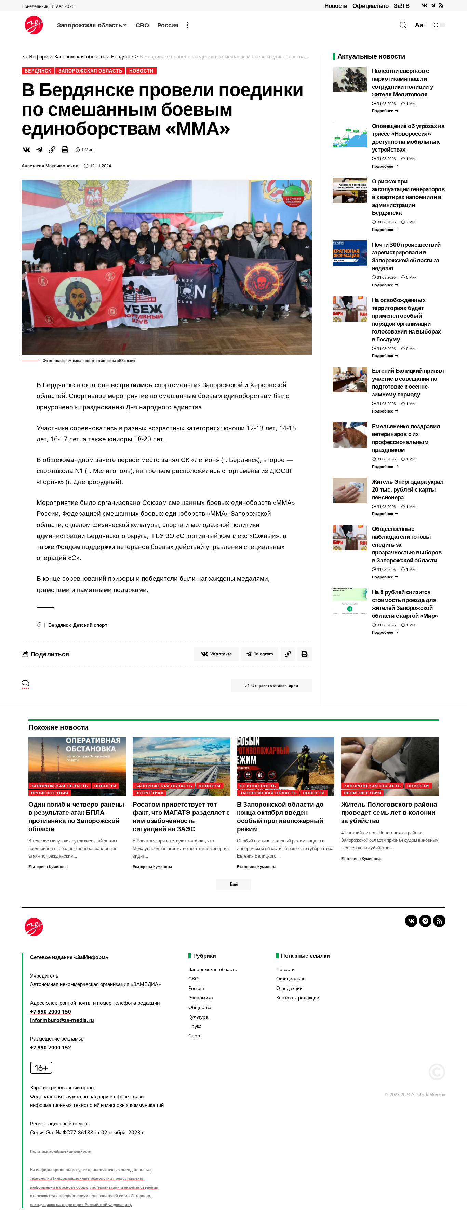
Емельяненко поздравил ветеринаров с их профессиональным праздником (406, 438)
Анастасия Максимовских (50, 165)
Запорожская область (90, 71)
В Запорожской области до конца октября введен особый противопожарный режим (280, 816)
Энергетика (149, 792)
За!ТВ (402, 6)
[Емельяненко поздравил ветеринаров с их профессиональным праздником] (350, 435)
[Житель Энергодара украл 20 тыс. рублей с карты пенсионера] (350, 490)
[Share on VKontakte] (26, 149)
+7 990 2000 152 (50, 1047)
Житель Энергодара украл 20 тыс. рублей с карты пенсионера (408, 489)
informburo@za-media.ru (62, 1020)
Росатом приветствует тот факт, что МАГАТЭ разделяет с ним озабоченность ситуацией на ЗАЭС (181, 816)
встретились (132, 384)
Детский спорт (90, 625)
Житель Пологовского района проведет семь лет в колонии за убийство (389, 812)
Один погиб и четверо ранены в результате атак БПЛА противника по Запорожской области (76, 816)
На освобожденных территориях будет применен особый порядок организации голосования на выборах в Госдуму (406, 319)
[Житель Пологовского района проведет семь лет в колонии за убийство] (390, 766)
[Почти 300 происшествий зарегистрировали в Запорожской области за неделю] (350, 253)
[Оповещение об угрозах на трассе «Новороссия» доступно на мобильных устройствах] (350, 135)
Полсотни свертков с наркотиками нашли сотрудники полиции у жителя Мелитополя (402, 82)
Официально (370, 6)
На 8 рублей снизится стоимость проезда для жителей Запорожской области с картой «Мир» (405, 603)
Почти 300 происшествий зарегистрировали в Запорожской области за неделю (406, 256)
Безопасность (258, 785)
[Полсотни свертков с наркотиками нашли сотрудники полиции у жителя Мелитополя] (350, 79)
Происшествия (49, 792)
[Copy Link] (52, 149)
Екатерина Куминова (48, 866)
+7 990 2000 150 (50, 1011)
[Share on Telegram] (39, 149)
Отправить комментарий (274, 685)
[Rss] (441, 5)
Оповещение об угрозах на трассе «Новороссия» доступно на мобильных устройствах (408, 138)
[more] (187, 25)
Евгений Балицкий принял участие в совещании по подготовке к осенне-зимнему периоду (408, 382)
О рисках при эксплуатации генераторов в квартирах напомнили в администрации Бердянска (408, 197)
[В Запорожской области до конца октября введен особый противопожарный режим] (285, 766)
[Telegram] (433, 5)
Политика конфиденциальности (60, 1151)
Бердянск (38, 71)
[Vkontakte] (424, 5)
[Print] (65, 149)
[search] (403, 25)
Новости (335, 6)
